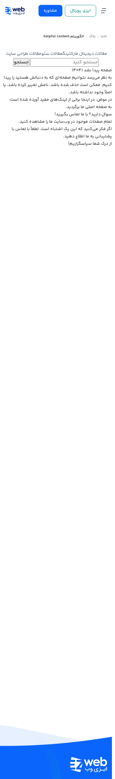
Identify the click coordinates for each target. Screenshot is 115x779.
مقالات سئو (52, 53)
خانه (104, 36)
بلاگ (92, 36)
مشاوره (50, 10)
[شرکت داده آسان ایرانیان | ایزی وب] (15, 10)
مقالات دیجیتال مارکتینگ (85, 53)
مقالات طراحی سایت (23, 53)
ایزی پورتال (80, 10)
